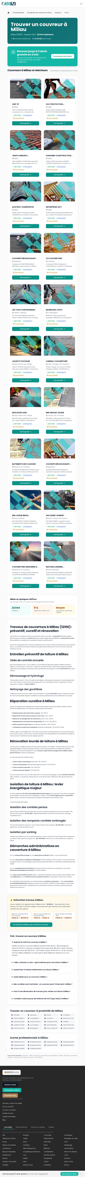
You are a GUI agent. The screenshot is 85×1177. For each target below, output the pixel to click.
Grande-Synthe (49, 1155)
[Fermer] (80, 1173)
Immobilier (8, 1127)
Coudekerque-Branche (31, 1152)
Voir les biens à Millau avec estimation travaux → (31, 925)
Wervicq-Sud (28, 1165)
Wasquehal (48, 1158)
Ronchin (67, 1158)
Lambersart (6, 1148)
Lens (66, 1142)
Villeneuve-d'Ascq (8, 1138)
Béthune (47, 1148)
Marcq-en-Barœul (9, 1145)
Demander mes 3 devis (63, 56)
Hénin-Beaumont (29, 1148)
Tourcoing (47, 1135)
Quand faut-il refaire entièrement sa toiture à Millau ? (36, 969)
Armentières (68, 1148)
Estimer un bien (10, 1085)
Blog (3, 1120)
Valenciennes (48, 1138)
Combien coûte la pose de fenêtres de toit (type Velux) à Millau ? (41, 998)
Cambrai (26, 1145)
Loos (24, 1155)
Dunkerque (68, 1135)
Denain (5, 1158)
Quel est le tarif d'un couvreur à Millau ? (30, 942)
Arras (25, 1142)
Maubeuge (68, 1145)
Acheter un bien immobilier (12, 1103)
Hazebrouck (6, 1155)
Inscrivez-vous (10, 1095)
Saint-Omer (68, 1162)
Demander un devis (12, 1090)
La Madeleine (48, 1152)
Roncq (66, 1165)
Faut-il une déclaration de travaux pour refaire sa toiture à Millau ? (42, 991)
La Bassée (47, 1165)
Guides (51, 1127)
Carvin (46, 1162)
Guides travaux (7, 1113)
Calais (25, 1138)
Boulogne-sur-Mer (71, 1138)
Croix (66, 1155)
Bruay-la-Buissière (9, 1152)
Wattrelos (47, 1142)
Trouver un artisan (9, 1110)
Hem (25, 1162)
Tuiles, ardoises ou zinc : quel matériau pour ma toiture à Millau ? (41, 962)
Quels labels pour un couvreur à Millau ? (30, 977)
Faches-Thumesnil (9, 1162)
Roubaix (26, 1135)
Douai (4, 1142)
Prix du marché (7, 1107)
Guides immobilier (9, 1117)
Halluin (25, 1158)
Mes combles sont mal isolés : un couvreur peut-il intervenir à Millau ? (43, 984)
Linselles (5, 1165)
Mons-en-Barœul (70, 1152)
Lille (3, 1135)
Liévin (46, 1145)
